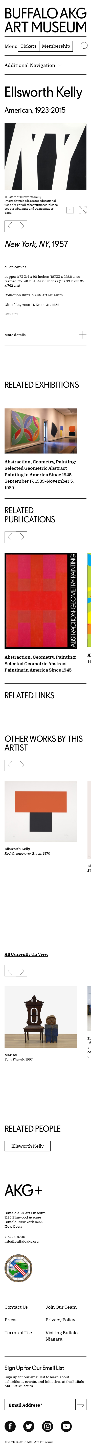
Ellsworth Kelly (43, 91)
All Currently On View (26, 954)
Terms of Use (18, 1332)
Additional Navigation (30, 65)
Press (10, 1319)
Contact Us (16, 1306)
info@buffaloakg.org (22, 1241)
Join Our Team (61, 1306)
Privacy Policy (60, 1319)
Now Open (13, 1226)
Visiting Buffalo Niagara (62, 1336)
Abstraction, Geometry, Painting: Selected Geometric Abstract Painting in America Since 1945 (40, 468)
